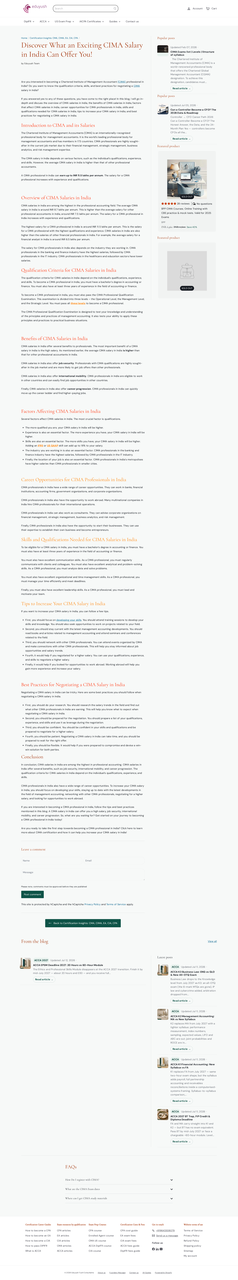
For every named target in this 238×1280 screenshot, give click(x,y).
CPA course (95, 1230)
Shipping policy (192, 1245)
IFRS (40, 445)
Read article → (182, 88)
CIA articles (63, 1240)
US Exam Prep (63, 21)
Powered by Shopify (163, 1272)
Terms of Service (116, 904)
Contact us (132, 21)
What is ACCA (33, 1250)
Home (24, 38)
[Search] (115, 8)
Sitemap (188, 1250)
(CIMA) (122, 81)
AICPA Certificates (90, 21)
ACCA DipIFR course (100, 1245)
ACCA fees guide (129, 1245)
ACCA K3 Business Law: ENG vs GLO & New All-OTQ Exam (193, 973)
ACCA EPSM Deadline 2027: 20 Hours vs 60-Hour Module (68, 965)
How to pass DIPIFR (36, 1245)
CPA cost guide (129, 1230)
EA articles (63, 1235)
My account (190, 1255)
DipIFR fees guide (130, 1250)
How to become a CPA (38, 1230)
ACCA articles (65, 1250)
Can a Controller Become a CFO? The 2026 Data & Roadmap (193, 111)
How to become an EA (38, 1235)
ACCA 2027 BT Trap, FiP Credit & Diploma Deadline (190, 1118)
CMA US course (97, 1240)
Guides (113, 21)
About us (102, 1272)
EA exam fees (128, 1235)
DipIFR (28, 21)
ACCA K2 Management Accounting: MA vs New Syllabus (192, 1018)
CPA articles (64, 1230)
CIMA (137, 86)
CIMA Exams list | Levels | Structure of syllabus (192, 53)
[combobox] (85, 8)
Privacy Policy (92, 904)
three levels (78, 303)
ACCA (43, 21)
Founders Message (117, 1272)
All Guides (147, 1272)
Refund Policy (191, 1240)
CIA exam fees (128, 1240)
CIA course (95, 1250)
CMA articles (64, 1245)
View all (212, 941)
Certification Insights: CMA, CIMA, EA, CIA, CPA (54, 38)
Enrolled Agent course (101, 1235)
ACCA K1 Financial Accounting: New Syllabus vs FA (193, 1066)
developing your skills (68, 620)
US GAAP (52, 445)
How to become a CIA (37, 1240)
